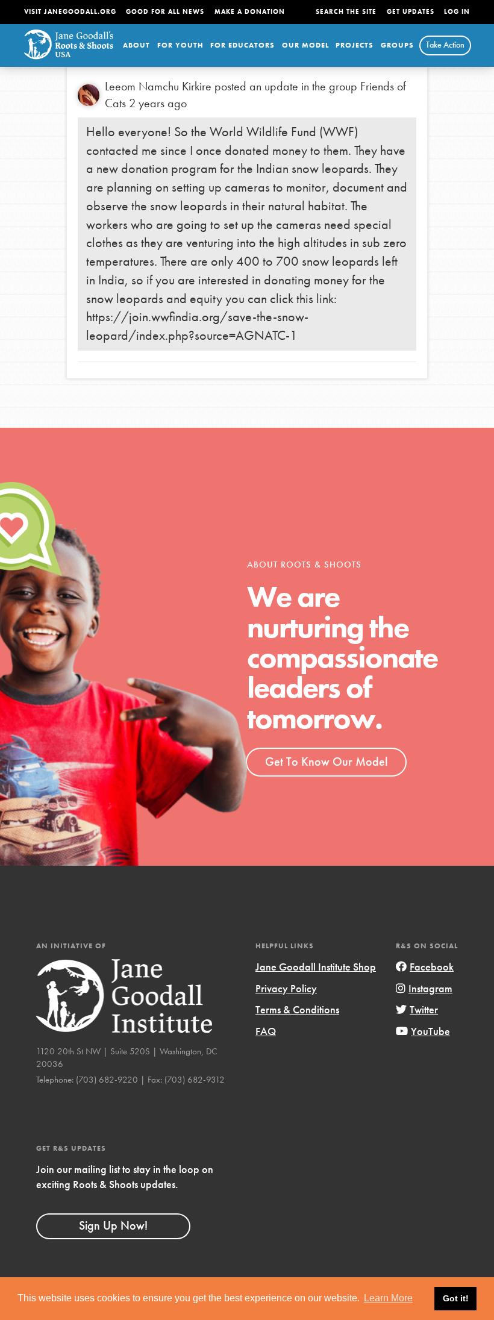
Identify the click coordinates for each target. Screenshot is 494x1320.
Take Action (445, 44)
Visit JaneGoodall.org (70, 12)
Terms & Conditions (297, 1009)
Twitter (424, 1009)
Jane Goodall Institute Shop (315, 967)
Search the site (346, 12)
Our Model (305, 45)
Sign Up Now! (113, 1225)
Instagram (430, 988)
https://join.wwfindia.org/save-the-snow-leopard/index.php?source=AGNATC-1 (197, 326)
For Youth (180, 45)
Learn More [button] (388, 1298)
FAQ (265, 1031)
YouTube (430, 1031)
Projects (355, 45)
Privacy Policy (286, 988)
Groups (397, 45)
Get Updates (410, 12)
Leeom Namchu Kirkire (158, 86)
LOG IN (457, 12)
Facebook (432, 967)
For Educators (242, 45)
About (136, 45)
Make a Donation (249, 12)
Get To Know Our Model (326, 761)
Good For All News (165, 12)
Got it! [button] (456, 1298)
